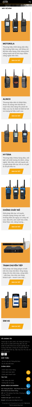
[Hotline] (28, 372)
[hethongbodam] (5, 2)
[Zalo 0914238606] (28, 386)
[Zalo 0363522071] (28, 392)
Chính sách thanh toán (9, 374)
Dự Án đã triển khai (8, 363)
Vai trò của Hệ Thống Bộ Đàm (11, 361)
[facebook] (2, 354)
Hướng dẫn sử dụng (8, 383)
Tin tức (4, 377)
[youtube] (5, 354)
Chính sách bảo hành (8, 372)
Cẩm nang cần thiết (8, 380)
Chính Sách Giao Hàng (9, 370)
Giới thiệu (5, 358)
